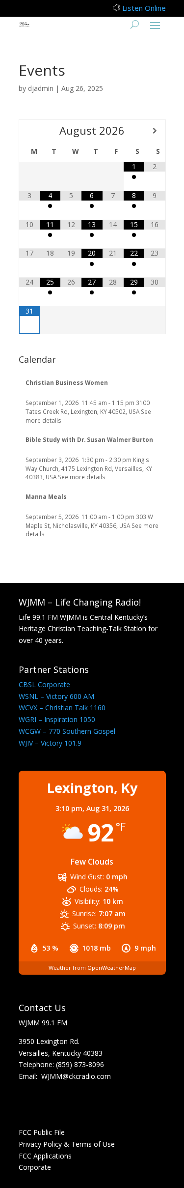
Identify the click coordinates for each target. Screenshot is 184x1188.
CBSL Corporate (44, 684)
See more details (81, 477)
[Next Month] (154, 130)
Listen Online (144, 8)
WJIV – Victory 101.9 (50, 743)
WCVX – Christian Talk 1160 (62, 707)
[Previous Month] (29, 130)
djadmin (40, 88)
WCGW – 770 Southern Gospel (67, 731)
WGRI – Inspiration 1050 (57, 719)
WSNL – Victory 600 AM (56, 696)
